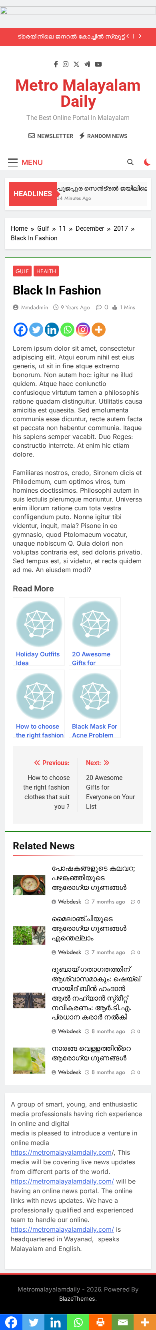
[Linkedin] (52, 330)
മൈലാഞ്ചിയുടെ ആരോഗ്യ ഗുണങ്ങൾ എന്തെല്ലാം (89, 928)
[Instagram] (83, 330)
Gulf (22, 271)
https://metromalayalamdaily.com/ (62, 1181)
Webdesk (69, 901)
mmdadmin (34, 307)
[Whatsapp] (67, 330)
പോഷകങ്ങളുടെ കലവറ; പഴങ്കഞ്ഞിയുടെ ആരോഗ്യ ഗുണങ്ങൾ (93, 877)
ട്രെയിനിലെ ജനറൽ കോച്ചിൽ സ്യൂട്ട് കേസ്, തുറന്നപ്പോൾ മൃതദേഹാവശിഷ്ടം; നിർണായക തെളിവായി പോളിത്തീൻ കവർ (70, 37)
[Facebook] (21, 330)
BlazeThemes (77, 1298)
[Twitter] (36, 330)
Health (46, 271)
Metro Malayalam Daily (78, 93)
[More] (99, 330)
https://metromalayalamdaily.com (61, 1152)
